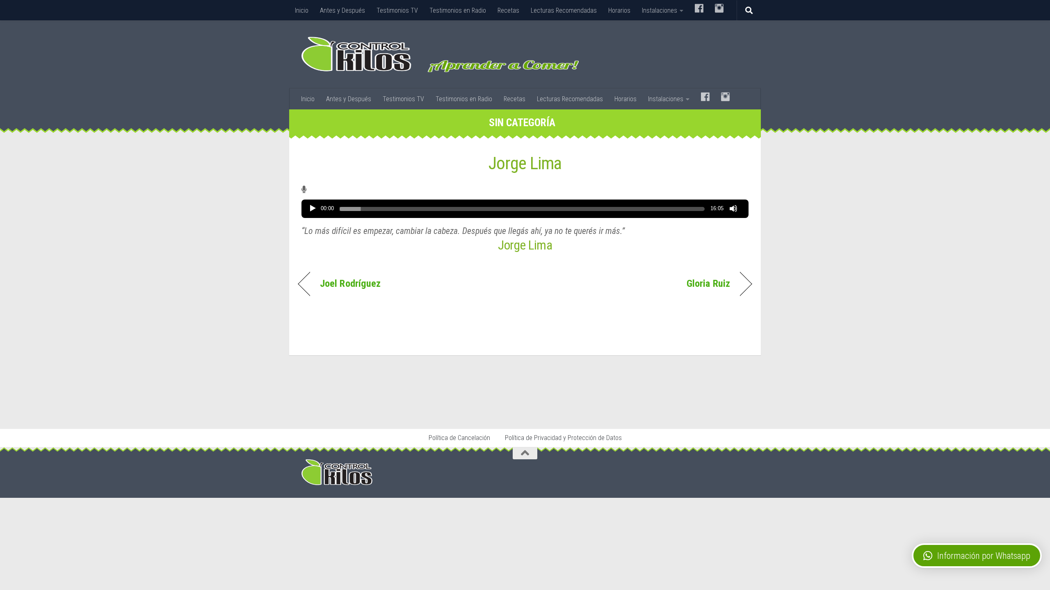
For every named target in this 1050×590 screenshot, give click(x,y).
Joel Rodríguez (350, 283)
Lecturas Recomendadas (564, 10)
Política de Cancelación (459, 438)
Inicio (301, 10)
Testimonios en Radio (457, 10)
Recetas (508, 10)
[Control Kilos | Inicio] (440, 54)
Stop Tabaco (425, 405)
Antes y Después (342, 10)
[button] (977, 555)
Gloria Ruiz (708, 283)
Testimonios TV (397, 10)
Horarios (619, 10)
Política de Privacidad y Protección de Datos (563, 438)
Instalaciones (659, 10)
